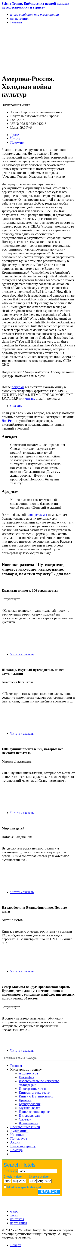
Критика (25, 1100)
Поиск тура (18, 1138)
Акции (15, 1142)
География (26, 1077)
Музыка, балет (29, 1108)
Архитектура (28, 1073)
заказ (14, 1215)
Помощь (16, 1150)
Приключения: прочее (35, 1111)
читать (30, 398)
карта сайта (18, 1223)
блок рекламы (37, 514)
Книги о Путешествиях (36, 1096)
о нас (14, 1211)
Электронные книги (25, 1127)
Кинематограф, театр (34, 1092)
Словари (25, 1119)
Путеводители (29, 1115)
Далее (14, 135)
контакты (17, 1219)
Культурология (29, 1104)
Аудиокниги (19, 1131)
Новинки (17, 1134)
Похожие (17, 142)
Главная (16, 1065)
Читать (15, 138)
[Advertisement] (27, 49)
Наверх (15, 1245)
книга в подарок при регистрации (34, 14)
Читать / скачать (22, 654)
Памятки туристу (23, 1146)
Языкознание (28, 1123)
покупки (18, 387)
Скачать (16, 406)
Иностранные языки (34, 1088)
